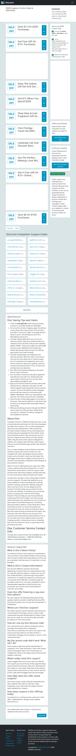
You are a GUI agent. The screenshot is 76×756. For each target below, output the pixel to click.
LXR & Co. (17, 288)
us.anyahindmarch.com (23, 240)
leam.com (40, 247)
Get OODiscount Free (60, 139)
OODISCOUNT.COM (44, 747)
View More (27, 310)
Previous (10, 228)
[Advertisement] (26, 66)
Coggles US (41, 274)
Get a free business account (60, 165)
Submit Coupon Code (57, 174)
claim (65, 206)
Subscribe (41, 715)
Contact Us (9, 741)
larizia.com (40, 253)
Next (17, 228)
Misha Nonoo (42, 288)
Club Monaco (19, 247)
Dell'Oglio (17, 301)
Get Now (44, 30)
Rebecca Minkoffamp (45, 294)
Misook (39, 260)
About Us (9, 733)
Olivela (16, 253)
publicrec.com (42, 240)
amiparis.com (42, 281)
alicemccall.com (43, 267)
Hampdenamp (42, 301)
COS (15, 274)
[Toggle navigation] (72, 2)
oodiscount (7, 2)
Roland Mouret (20, 294)
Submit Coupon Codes (19, 740)
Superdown (18, 260)
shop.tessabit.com (21, 281)
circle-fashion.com (21, 267)
